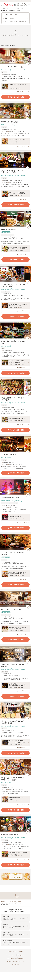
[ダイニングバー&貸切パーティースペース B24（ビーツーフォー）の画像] (15, 160)
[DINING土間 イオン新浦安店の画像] (15, 111)
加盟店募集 (20, 958)
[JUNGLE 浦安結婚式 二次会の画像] (15, 487)
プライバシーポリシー (10, 955)
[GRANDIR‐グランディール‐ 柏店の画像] (15, 599)
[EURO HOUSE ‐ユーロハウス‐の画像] (15, 219)
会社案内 (10, 951)
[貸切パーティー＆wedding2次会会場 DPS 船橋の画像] (15, 654)
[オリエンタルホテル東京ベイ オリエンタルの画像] (15, 331)
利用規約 (15, 951)
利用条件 (21, 951)
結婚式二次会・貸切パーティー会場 (9, 903)
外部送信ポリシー (21, 955)
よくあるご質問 (15, 964)
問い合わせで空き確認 (17, 316)
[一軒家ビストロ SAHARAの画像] (15, 444)
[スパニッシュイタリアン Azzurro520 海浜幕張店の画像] (15, 542)
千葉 (20, 903)
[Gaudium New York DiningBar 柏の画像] (15, 56)
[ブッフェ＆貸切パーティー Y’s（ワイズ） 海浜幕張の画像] (15, 387)
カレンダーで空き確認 (17, 97)
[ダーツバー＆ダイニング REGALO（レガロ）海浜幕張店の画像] (15, 710)
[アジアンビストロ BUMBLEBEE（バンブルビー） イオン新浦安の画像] (15, 767)
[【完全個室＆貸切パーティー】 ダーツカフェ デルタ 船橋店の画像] (15, 274)
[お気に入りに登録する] (28, 64)
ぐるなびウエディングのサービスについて (15, 961)
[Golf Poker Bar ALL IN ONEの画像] (15, 824)
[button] (15, 918)
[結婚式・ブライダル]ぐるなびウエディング (11, 901)
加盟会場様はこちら (12, 958)
